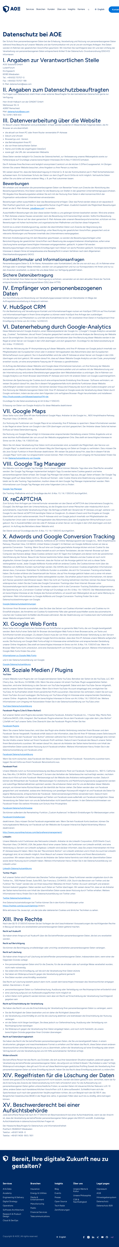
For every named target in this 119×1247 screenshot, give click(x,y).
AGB (99, 1193)
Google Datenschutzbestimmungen (19, 604)
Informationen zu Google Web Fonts (19, 655)
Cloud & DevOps (10, 1220)
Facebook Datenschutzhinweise (17, 808)
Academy (7, 1193)
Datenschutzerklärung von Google (24, 458)
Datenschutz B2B (105, 1206)
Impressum (102, 1189)
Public (33, 1208)
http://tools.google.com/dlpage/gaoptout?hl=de (25, 396)
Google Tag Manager (12, 489)
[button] (30, 9)
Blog (57, 1189)
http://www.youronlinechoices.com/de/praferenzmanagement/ (32, 832)
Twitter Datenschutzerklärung (17, 898)
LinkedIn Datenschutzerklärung (17, 868)
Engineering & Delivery (13, 1197)
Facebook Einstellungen (14, 817)
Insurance (35, 1189)
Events (58, 1193)
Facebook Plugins (11, 726)
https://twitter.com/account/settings (20, 906)
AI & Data (7, 1189)
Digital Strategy (10, 1201)
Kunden (51, 9)
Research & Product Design (12, 1215)
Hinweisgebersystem (106, 1197)
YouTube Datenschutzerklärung (17, 706)
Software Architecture (13, 1210)
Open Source (61, 1201)
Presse (58, 1197)
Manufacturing (37, 1204)
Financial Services (38, 1212)
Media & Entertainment (37, 1198)
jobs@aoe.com (37, 208)
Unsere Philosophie (82, 1195)
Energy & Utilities (38, 1193)
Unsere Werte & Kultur (80, 1190)
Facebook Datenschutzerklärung (18, 754)
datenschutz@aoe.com (18, 111)
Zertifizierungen (62, 1210)
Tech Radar (60, 1206)
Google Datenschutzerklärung (17, 664)
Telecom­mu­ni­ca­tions (40, 1216)
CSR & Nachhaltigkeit (80, 1201)
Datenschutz (102, 1201)
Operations (8, 1206)
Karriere (81, 9)
